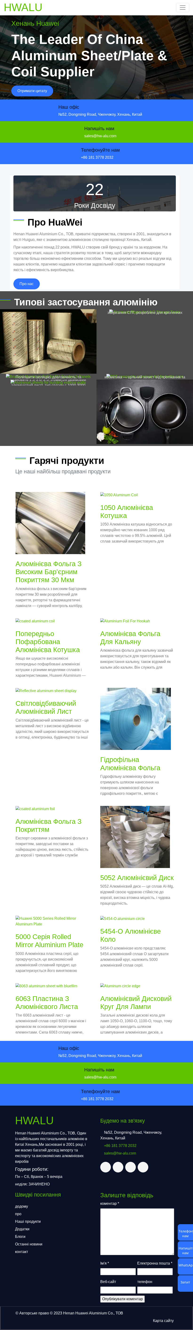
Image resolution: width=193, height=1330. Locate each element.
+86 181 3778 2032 (97, 157)
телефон (144, 1282)
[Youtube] (143, 1167)
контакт (21, 1252)
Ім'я (104, 1263)
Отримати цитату (32, 91)
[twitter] (105, 1167)
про (18, 1214)
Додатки (22, 1229)
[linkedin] (130, 1167)
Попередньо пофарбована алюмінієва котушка (48, 642)
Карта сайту (163, 1321)
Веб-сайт (108, 1282)
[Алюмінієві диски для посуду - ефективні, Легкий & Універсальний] (144, 412)
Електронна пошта (154, 1263)
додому (21, 1206)
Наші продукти (28, 1221)
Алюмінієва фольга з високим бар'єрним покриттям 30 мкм (49, 572)
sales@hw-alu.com (100, 136)
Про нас (27, 284)
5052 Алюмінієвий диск (137, 877)
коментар (109, 1204)
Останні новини (28, 1244)
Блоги (20, 1237)
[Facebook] (118, 1167)
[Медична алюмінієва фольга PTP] (48, 341)
